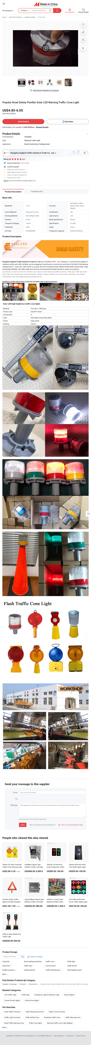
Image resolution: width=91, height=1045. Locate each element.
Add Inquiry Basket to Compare (46, 90)
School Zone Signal (32, 1000)
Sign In (6, 180)
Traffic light (71, 961)
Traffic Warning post (53, 970)
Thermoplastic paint (74, 970)
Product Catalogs (35, 956)
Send (23, 825)
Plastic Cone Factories (57, 1012)
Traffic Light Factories (12, 1017)
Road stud (6, 966)
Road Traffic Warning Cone (14, 1023)
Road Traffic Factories (12, 1012)
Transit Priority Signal (12, 1000)
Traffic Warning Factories (34, 1012)
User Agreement (59, 1036)
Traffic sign (28, 966)
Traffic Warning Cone (72, 1017)
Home (4, 17)
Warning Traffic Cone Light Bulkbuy (60, 1023)
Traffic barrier (72, 966)
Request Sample (42, 127)
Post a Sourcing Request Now (70, 825)
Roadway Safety (30, 17)
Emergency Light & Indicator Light (46, 995)
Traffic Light (41, 17)
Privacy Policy (80, 1036)
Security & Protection (15, 17)
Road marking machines (33, 961)
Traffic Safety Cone (32, 1017)
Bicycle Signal (69, 995)
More (4, 1027)
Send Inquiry (23, 121)
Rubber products (8, 970)
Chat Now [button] (69, 122)
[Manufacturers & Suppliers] (45, 4)
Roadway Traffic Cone (52, 1017)
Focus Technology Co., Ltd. (30, 1036)
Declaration (70, 1036)
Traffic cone (50, 961)
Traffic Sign (25, 995)
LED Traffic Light (10, 995)
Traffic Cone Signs (35, 1023)
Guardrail (5, 961)
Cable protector (29, 970)
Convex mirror (51, 966)
